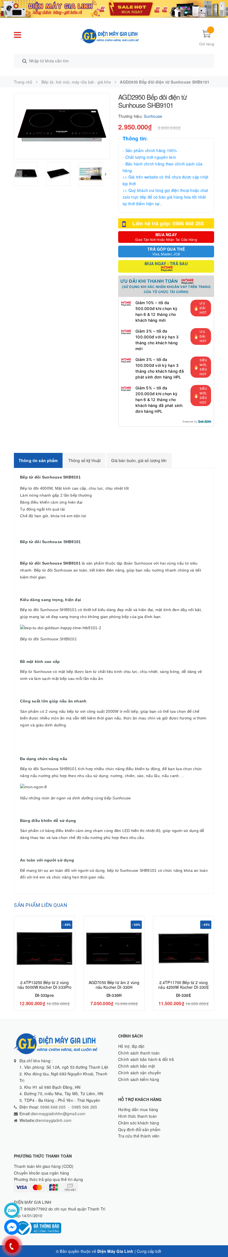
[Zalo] (11, 1210)
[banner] (114, 8)
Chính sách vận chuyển (139, 1072)
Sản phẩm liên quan (40, 905)
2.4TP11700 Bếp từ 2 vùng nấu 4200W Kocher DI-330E (183, 985)
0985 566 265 (84, 1107)
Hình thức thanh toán (137, 1116)
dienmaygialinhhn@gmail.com (58, 1113)
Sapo (167, 1251)
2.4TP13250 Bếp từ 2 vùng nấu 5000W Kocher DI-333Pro (45, 985)
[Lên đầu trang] (218, 1240)
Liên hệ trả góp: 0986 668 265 (168, 223)
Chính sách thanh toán (139, 1053)
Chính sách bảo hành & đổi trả (146, 1059)
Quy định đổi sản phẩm (139, 1129)
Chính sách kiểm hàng (138, 1079)
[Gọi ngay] (12, 1246)
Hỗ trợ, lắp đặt (131, 1046)
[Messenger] (11, 1227)
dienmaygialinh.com (53, 1120)
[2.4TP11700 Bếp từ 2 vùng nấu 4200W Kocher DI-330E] (183, 948)
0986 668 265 (52, 1107)
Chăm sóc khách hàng (138, 1123)
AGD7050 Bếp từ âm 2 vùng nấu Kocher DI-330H (114, 985)
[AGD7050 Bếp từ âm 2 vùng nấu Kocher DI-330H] (114, 948)
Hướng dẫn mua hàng (138, 1109)
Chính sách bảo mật (136, 1066)
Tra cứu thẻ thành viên (139, 1136)
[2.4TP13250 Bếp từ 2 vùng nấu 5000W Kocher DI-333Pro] (44, 948)
